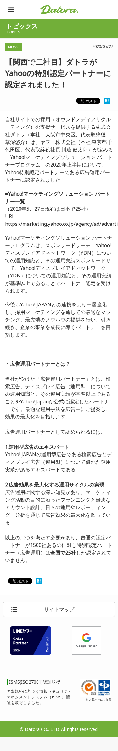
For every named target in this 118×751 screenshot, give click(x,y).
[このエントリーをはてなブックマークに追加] (107, 100)
